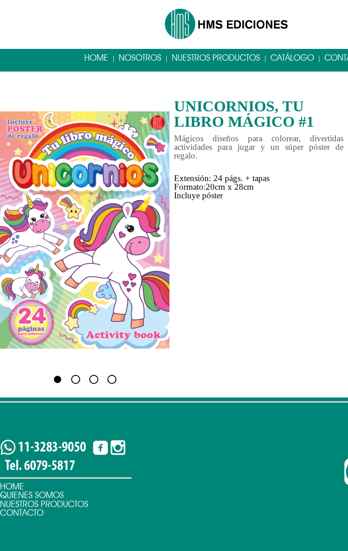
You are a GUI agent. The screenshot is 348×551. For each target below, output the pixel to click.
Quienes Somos (32, 495)
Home (96, 58)
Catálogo (292, 58)
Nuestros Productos (216, 58)
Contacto (22, 513)
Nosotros (140, 58)
